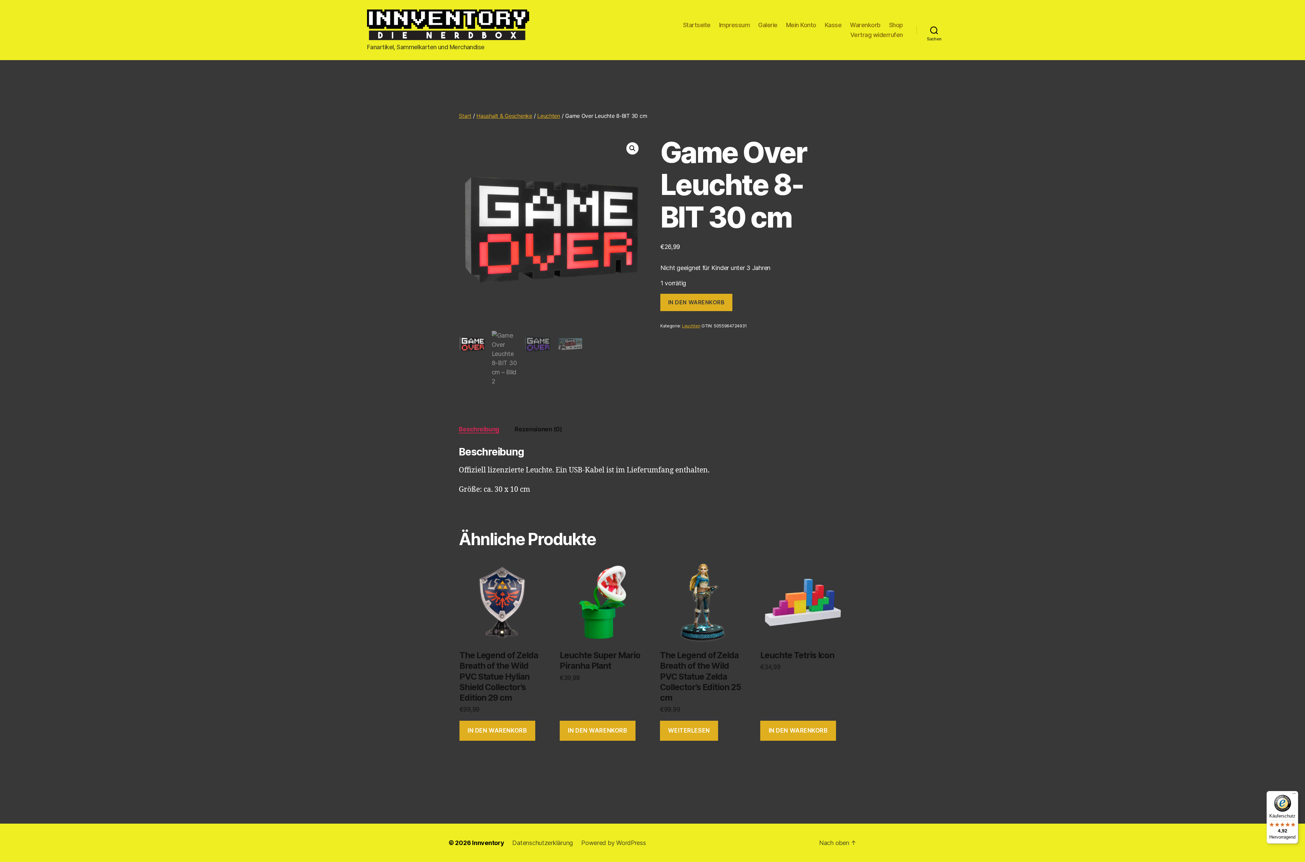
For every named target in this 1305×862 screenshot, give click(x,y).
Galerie (768, 25)
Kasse (833, 25)
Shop (896, 25)
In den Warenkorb (696, 302)
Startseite (697, 25)
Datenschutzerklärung (542, 842)
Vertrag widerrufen (876, 34)
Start (465, 115)
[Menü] (1294, 795)
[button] (632, 148)
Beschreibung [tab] (479, 429)
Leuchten (548, 115)
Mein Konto (801, 25)
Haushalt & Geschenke (504, 115)
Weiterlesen (689, 730)
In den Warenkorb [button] (497, 730)
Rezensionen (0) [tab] (538, 429)
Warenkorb (865, 25)
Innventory (488, 842)
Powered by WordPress (613, 842)
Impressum (734, 25)
